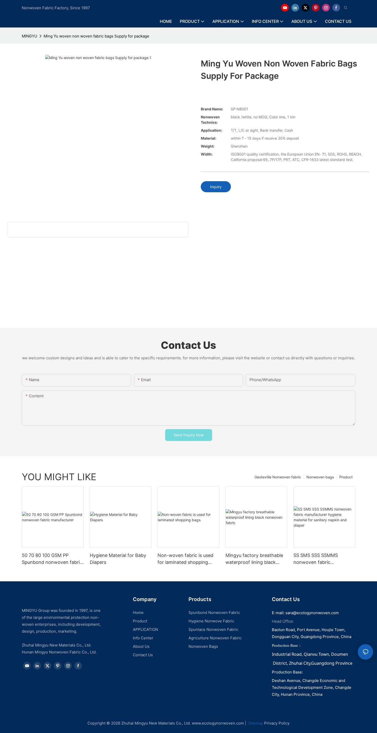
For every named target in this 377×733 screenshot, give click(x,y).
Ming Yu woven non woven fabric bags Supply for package (96, 36)
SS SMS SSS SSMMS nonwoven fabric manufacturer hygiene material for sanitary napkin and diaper (323, 559)
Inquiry (216, 187)
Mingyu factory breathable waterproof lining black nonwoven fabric (254, 559)
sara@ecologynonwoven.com (312, 612)
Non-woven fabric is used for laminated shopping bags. (185, 559)
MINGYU (29, 36)
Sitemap (255, 723)
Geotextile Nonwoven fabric (277, 477)
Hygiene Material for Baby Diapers (118, 559)
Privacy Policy (277, 723)
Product (346, 477)
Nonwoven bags (320, 477)
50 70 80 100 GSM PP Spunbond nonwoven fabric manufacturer (52, 559)
